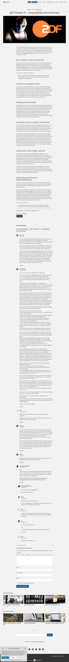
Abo (29, 2)
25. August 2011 (24, 510)
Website (18, 578)
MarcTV (7, 2)
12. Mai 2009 (22, 455)
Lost (25, 48)
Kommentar (19, 553)
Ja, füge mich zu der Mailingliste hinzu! (25, 583)
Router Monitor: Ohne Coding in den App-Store (54, 623)
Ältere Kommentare (21, 545)
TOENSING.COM (38, 660)
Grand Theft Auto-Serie (34, 153)
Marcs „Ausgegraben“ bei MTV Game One (11, 604)
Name (17, 567)
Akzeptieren (5, 657)
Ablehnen (13, 657)
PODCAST (35, 2)
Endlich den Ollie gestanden (30, 623)
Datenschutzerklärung (60, 656)
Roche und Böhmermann (29, 604)
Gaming (28, 9)
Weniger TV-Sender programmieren (52, 604)
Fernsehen (19, 216)
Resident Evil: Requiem (39, 641)
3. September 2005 (23, 411)
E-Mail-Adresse (19, 572)
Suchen (49, 634)
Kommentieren (39, 9)
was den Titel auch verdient (27, 191)
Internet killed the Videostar (28, 53)
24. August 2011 (22, 467)
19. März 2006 (22, 427)
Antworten (21, 265)
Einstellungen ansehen (22, 657)
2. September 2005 (23, 270)
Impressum (54, 656)
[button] (25, 648)
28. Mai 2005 (22, 236)
